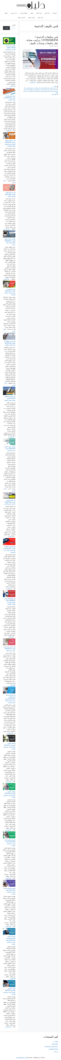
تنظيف (6, 13)
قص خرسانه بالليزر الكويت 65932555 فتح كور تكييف (10, 194)
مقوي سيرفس (31, 17)
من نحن (56, 1051)
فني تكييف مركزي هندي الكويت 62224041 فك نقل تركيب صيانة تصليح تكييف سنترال (10, 698)
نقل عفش (47, 13)
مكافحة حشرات (23, 13)
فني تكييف (52, 89)
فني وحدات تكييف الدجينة (46, 91)
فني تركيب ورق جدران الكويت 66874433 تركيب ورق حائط (9, 648)
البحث (13, 25)
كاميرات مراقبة (21, 17)
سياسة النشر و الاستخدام (51, 1046)
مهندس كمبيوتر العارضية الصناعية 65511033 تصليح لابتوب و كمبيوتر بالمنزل (10, 940)
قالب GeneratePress (21, 1057)
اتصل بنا (56, 1041)
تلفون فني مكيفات (39, 87)
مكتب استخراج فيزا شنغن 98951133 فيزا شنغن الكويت (9, 97)
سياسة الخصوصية (53, 1049)
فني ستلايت (39, 13)
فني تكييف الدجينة (45, 89)
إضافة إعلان (55, 1044)
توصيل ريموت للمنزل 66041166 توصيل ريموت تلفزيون (9, 448)
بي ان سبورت (14, 13)
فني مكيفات (37, 89)
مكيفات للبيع (37, 91)
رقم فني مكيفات (30, 87)
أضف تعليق (53, 94)
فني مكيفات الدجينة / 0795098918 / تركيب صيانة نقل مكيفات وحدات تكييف (42, 40)
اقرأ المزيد (32, 82)
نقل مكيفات (31, 91)
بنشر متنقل (40, 17)
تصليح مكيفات (46, 87)
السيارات (54, 13)
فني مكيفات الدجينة (30, 89)
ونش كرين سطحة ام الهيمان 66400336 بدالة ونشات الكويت (9, 343)
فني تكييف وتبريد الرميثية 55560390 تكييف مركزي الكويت (9, 501)
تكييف (31, 13)
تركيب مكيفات (53, 87)
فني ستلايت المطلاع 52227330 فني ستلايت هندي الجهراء (9, 398)
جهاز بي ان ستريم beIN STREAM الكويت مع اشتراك (10, 47)
